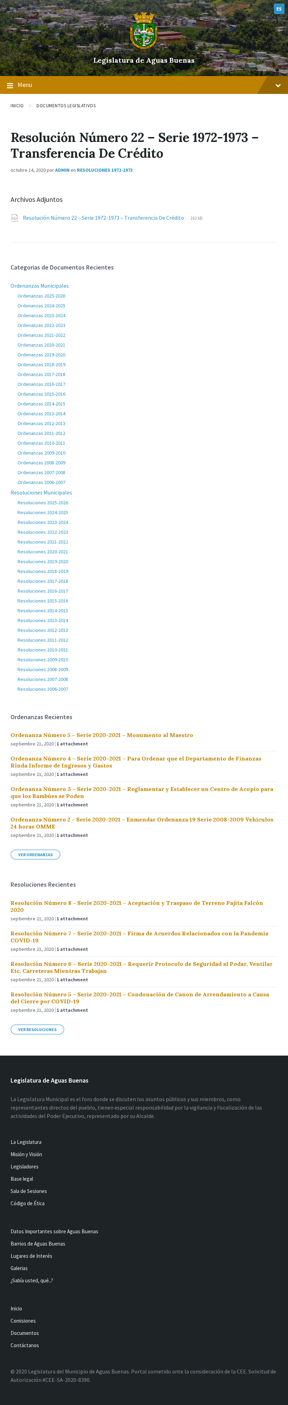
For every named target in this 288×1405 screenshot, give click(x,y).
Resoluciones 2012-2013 (43, 630)
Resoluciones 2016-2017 (43, 591)
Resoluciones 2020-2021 (43, 551)
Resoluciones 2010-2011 (43, 650)
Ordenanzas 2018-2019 (41, 364)
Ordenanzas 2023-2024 (41, 315)
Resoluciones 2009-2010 (43, 659)
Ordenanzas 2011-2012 (41, 433)
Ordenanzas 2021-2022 (41, 335)
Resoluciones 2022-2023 (43, 532)
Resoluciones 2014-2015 (43, 610)
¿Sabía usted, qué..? (32, 1280)
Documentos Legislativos (66, 106)
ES (279, 9)
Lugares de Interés (31, 1256)
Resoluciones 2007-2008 (43, 679)
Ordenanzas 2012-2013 (41, 423)
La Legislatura (26, 1142)
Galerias (19, 1268)
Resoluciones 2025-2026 (43, 502)
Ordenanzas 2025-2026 (41, 296)
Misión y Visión (26, 1154)
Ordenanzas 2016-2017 (41, 384)
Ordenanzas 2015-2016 (41, 394)
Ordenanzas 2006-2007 (41, 482)
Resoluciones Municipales (41, 492)
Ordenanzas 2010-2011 (41, 443)
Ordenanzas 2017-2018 (41, 374)
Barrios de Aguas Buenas (38, 1243)
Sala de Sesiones (29, 1191)
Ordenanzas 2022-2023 (41, 325)
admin (62, 170)
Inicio (17, 106)
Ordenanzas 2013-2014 (41, 413)
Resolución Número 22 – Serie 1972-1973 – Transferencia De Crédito (104, 217)
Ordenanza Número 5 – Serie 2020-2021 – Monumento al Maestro (102, 734)
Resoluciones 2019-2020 (43, 561)
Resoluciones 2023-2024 (43, 522)
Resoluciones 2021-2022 (43, 542)
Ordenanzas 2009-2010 (41, 453)
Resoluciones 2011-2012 (43, 640)
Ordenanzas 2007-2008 (41, 472)
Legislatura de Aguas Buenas (144, 60)
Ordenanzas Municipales (40, 285)
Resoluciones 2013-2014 (43, 620)
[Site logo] (144, 48)
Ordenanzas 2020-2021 (41, 345)
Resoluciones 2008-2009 (43, 669)
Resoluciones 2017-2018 (43, 581)
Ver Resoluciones (37, 1029)
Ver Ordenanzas (35, 854)
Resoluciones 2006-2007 (43, 689)
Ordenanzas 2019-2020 (41, 355)
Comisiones (23, 1320)
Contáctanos (25, 1345)
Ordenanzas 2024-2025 (41, 305)
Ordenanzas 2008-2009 (41, 462)
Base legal (22, 1178)
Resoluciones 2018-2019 (43, 571)
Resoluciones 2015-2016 (43, 601)
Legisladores (25, 1166)
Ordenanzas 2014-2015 (41, 404)
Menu (25, 85)
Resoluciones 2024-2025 (43, 512)
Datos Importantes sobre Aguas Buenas (54, 1231)
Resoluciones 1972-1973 (105, 170)
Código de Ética (28, 1203)
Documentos (25, 1333)
